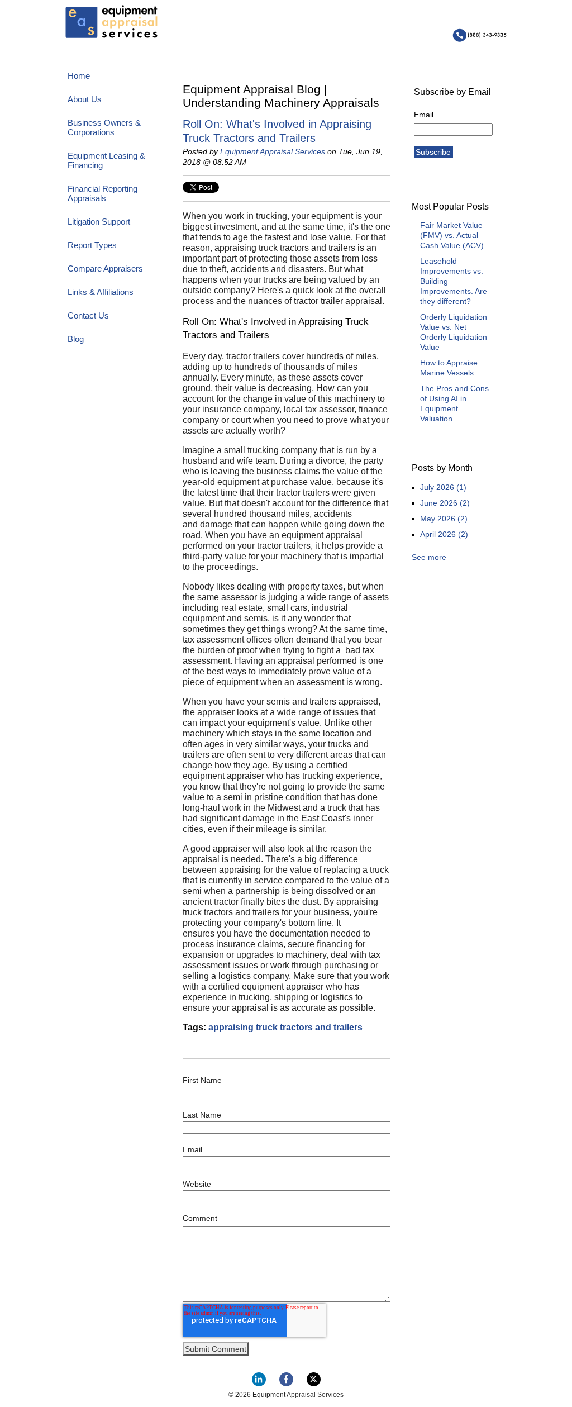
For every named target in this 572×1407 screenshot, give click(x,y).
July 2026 (443, 487)
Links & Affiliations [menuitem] (101, 292)
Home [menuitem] (79, 75)
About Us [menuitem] (85, 99)
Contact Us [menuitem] (88, 315)
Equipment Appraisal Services (272, 151)
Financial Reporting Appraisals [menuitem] (102, 193)
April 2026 (444, 534)
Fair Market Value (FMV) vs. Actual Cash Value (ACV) (452, 235)
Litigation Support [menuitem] (99, 221)
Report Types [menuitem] (92, 245)
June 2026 (445, 502)
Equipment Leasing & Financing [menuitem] (106, 160)
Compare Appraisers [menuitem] (105, 268)
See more (429, 557)
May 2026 (444, 518)
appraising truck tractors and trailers (285, 1027)
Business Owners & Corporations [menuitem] (104, 127)
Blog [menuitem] (76, 339)
